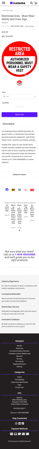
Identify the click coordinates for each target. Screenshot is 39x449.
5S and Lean (19, 387)
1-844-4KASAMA (25, 254)
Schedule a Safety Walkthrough (19, 353)
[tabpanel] (7, 198)
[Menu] (3, 3)
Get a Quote (19, 361)
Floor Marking (19, 379)
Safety (19, 377)
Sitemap (19, 366)
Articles (19, 346)
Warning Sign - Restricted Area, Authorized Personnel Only (13, 214)
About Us (19, 356)
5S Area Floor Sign (7, 208)
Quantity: (5, 103)
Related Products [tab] (19, 175)
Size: (4, 92)
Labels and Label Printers (19, 382)
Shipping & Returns (19, 364)
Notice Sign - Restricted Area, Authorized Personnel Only (19, 214)
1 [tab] (19, 230)
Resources (19, 348)
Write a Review (29, 26)
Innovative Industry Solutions (19, 351)
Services (19, 359)
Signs (19, 385)
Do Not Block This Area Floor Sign (32, 210)
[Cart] (36, 3)
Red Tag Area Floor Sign (26, 208)
